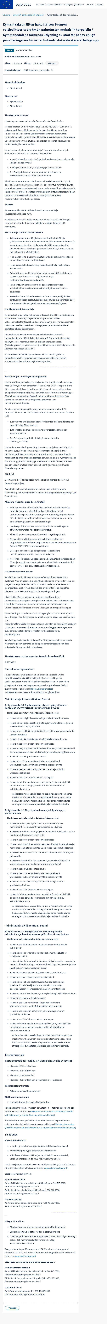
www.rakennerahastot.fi (56, 1168)
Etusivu (6, 14)
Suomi (90, 4)
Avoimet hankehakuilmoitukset (28, 14)
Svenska (99, 4)
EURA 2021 (23, 4)
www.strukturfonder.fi (25, 1256)
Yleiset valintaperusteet (41, 688)
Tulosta (12, 1307)
